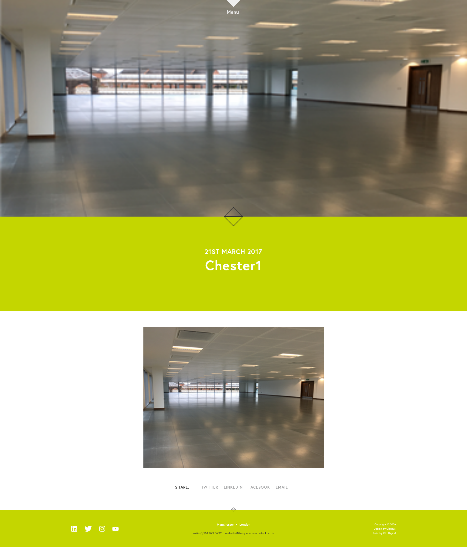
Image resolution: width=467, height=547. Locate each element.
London (245, 524)
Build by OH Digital (384, 533)
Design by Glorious (385, 529)
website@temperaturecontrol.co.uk (249, 533)
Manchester (225, 524)
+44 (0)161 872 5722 (207, 533)
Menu (233, 11)
